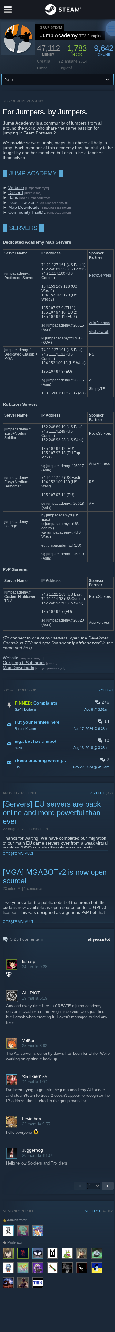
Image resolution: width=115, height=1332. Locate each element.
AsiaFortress (99, 323)
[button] (58, 706)
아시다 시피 (98, 332)
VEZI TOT (106, 690)
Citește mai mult (18, 853)
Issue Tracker (21, 202)
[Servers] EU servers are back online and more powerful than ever (52, 812)
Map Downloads (24, 207)
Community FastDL (27, 212)
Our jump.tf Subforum (24, 662)
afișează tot (99, 939)
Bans (13, 197)
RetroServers (100, 275)
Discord (15, 192)
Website (16, 187)
